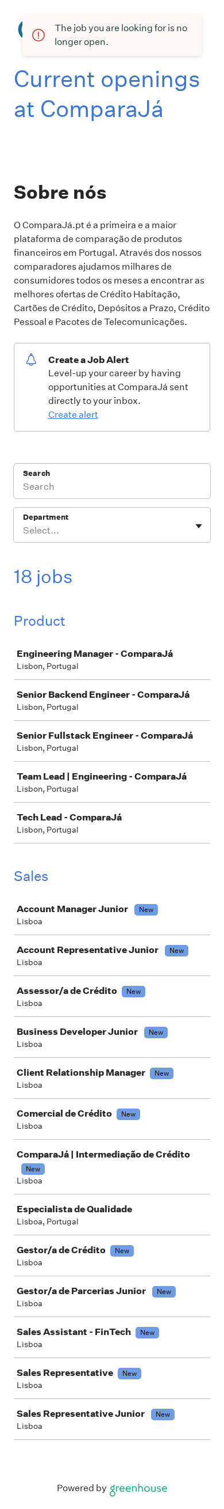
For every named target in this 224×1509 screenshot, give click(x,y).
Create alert (73, 414)
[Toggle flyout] (199, 526)
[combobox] (24, 530)
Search (36, 473)
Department (45, 517)
